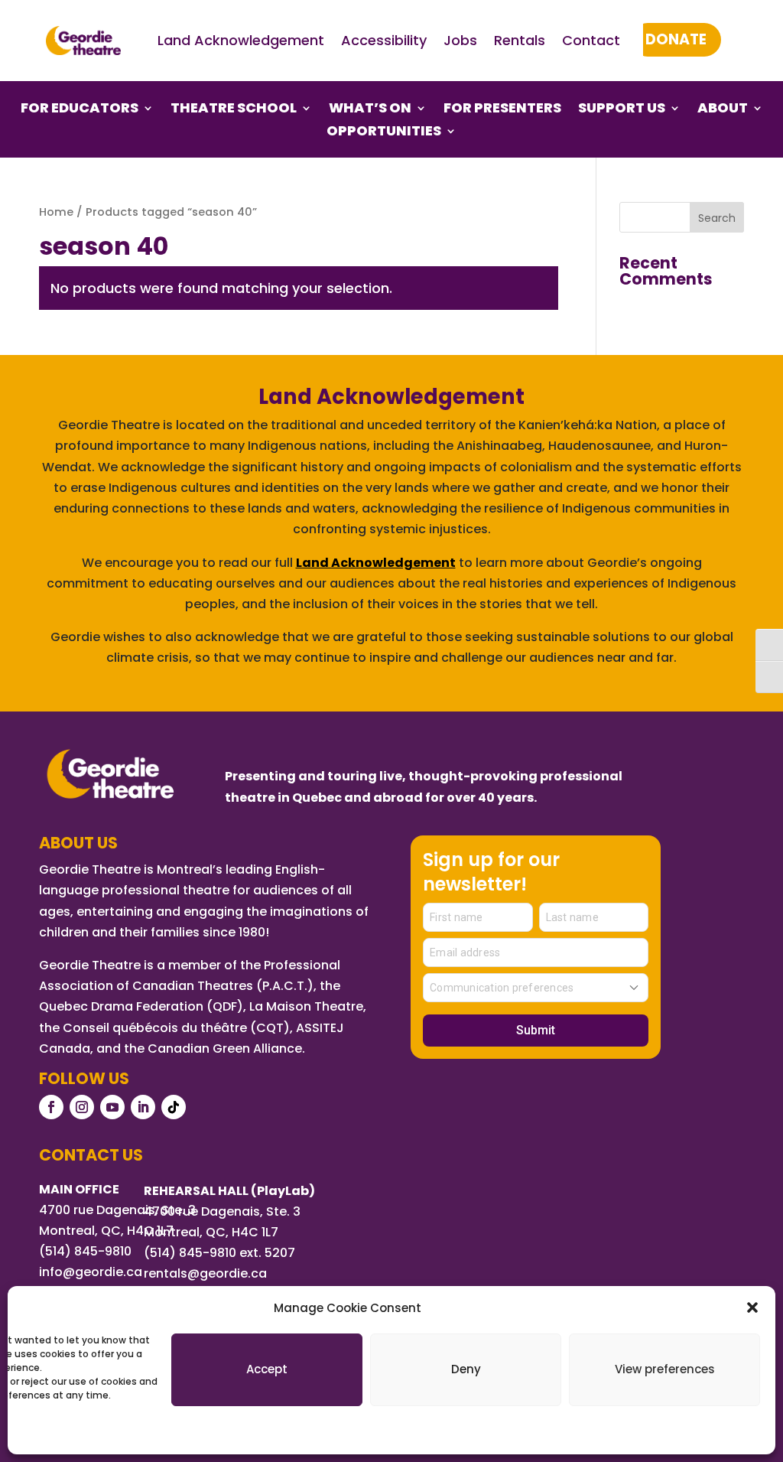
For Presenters (502, 110)
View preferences (665, 1369)
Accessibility (384, 40)
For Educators (79, 110)
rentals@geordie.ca (205, 1273)
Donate (676, 39)
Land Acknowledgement (241, 40)
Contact (591, 40)
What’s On (370, 110)
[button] (752, 1307)
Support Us (621, 110)
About (722, 110)
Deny (466, 1369)
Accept (267, 1369)
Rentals (519, 40)
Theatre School (234, 110)
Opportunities (384, 132)
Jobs (460, 40)
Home (56, 212)
